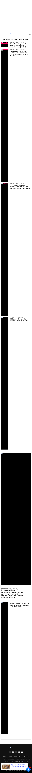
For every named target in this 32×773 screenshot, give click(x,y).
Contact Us (17, 756)
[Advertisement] (16, 16)
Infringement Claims (23, 759)
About (10, 756)
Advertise (26, 756)
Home (4, 756)
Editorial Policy (9, 759)
